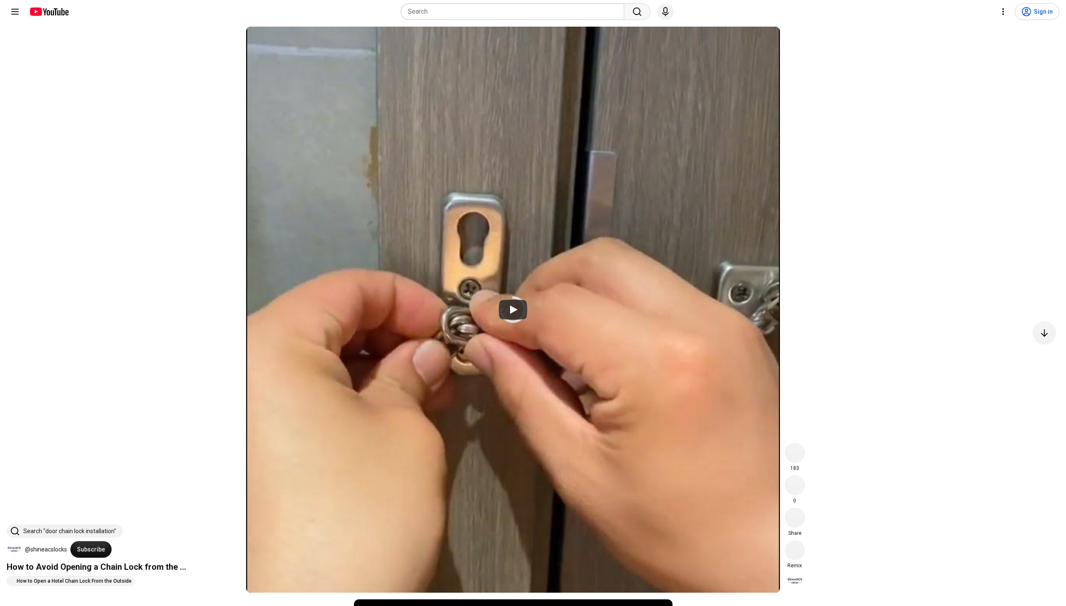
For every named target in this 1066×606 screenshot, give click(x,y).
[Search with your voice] (665, 11)
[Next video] (1044, 333)
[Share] (795, 518)
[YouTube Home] (49, 11)
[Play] (513, 310)
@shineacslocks (46, 549)
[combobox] (515, 12)
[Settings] (1003, 12)
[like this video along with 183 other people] (795, 453)
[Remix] (795, 550)
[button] (14, 549)
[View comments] (795, 485)
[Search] (637, 11)
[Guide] (15, 12)
